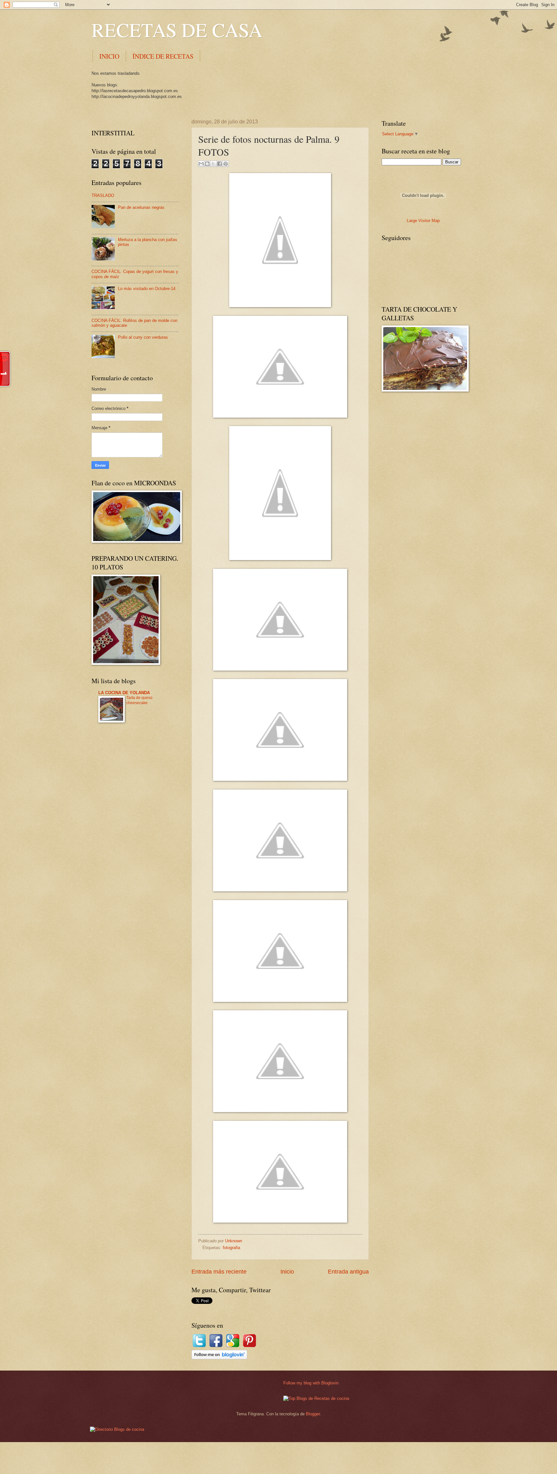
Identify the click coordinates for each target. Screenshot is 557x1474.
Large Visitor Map (423, 220)
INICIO (109, 56)
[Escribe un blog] (207, 163)
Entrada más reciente (219, 1271)
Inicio (287, 1271)
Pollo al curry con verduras (143, 337)
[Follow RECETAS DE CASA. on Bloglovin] (219, 1357)
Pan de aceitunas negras (141, 207)
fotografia (231, 1247)
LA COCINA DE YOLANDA (124, 692)
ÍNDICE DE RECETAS (162, 56)
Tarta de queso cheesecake (139, 700)
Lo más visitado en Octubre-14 (146, 288)
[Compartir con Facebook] (219, 163)
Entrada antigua (348, 1271)
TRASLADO (103, 195)
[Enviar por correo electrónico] (201, 163)
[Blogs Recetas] (316, 1398)
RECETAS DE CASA (177, 30)
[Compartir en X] (213, 163)
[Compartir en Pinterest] (225, 163)
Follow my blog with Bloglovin (310, 1383)
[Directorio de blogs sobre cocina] (117, 1429)
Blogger (313, 1413)
